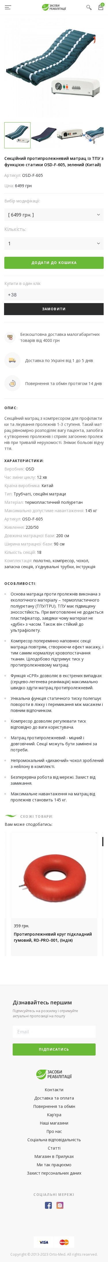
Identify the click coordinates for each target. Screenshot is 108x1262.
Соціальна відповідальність (54, 1139)
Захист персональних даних (54, 1173)
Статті (54, 1148)
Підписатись (54, 1049)
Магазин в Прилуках (54, 1156)
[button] (54, 214)
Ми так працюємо (54, 1164)
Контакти (54, 1089)
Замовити (54, 309)
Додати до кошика (54, 262)
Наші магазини (54, 1123)
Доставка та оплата (54, 1098)
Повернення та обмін (54, 1106)
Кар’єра (54, 1114)
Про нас (54, 1131)
